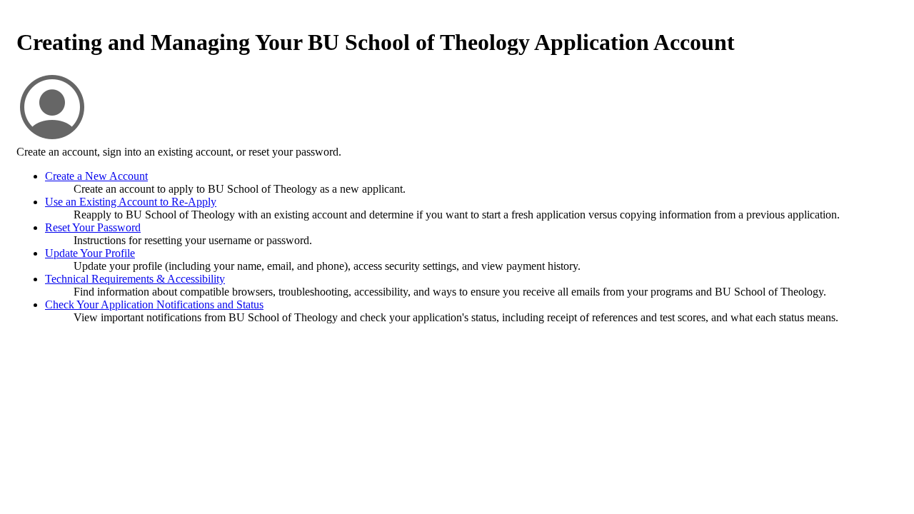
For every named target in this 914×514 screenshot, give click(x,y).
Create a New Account (96, 176)
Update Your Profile (90, 253)
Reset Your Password (93, 227)
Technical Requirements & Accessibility (135, 279)
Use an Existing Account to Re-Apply (130, 202)
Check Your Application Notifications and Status (154, 304)
